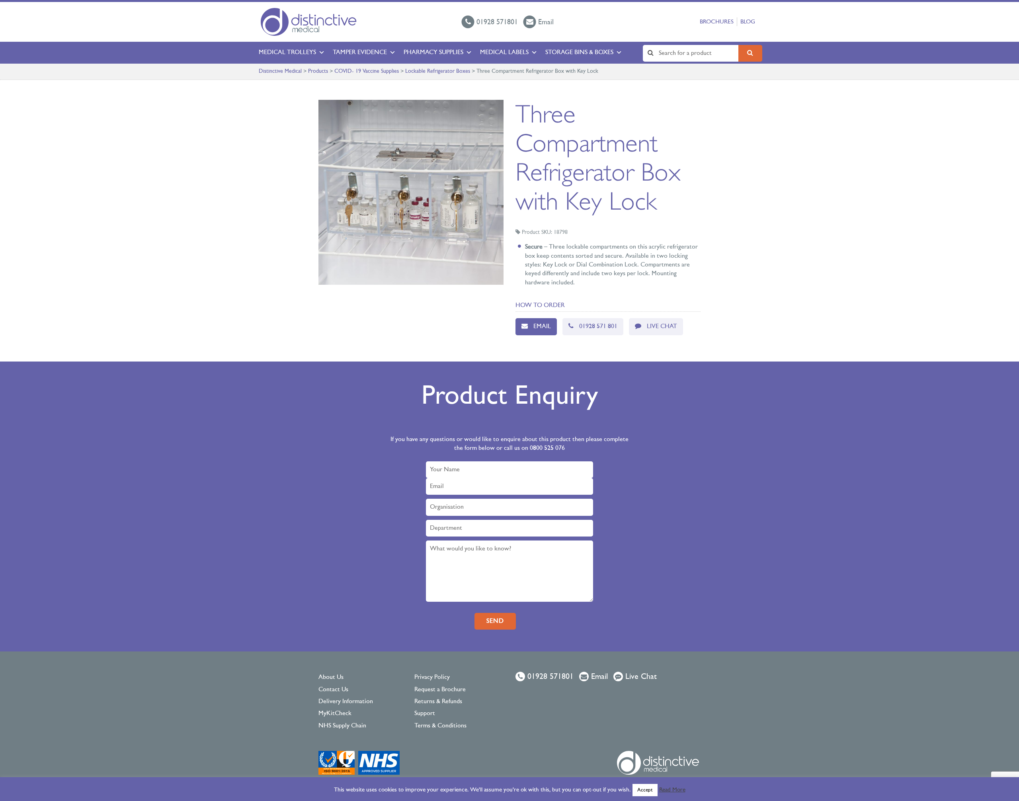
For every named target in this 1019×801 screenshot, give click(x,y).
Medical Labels (504, 52)
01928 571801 (549, 677)
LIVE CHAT (662, 326)
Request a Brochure (440, 689)
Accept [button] (645, 790)
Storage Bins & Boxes (579, 52)
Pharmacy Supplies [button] (433, 52)
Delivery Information (345, 701)
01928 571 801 (598, 326)
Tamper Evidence (360, 52)
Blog (747, 22)
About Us (331, 677)
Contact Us (333, 689)
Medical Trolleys (287, 52)
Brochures (717, 22)
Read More (672, 790)
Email (542, 326)
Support (424, 713)
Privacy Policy (432, 677)
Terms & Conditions (440, 726)
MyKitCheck (334, 713)
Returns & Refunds (438, 701)
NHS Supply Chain (342, 726)
